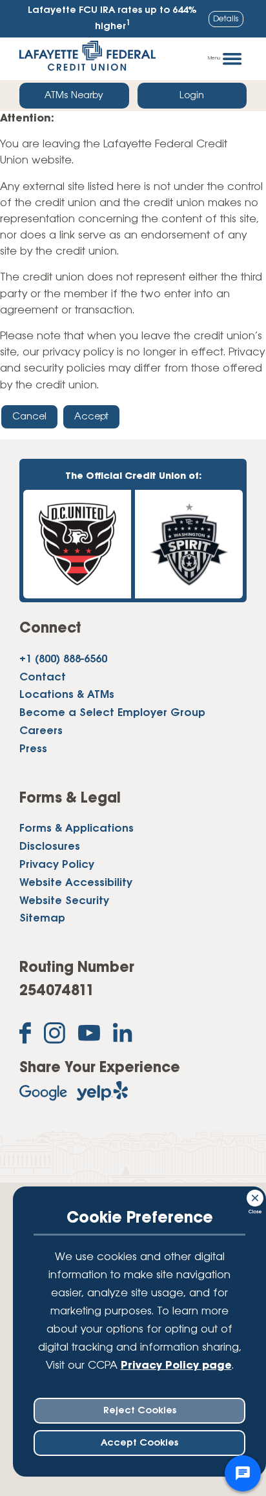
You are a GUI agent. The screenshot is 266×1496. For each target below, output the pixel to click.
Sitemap (42, 919)
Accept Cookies (139, 1443)
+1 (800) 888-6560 (63, 660)
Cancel (29, 417)
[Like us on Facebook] (25, 1035)
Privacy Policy (56, 865)
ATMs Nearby (74, 95)
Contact (42, 678)
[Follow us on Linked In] (122, 1035)
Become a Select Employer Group (112, 713)
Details (226, 19)
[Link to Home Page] (87, 58)
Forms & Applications (76, 829)
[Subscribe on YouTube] (89, 1036)
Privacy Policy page (176, 1366)
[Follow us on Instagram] (54, 1035)
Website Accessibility (75, 883)
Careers (41, 731)
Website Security (64, 901)
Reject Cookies (139, 1411)
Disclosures (49, 847)
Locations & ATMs (66, 695)
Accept (91, 417)
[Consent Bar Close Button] (255, 1196)
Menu (214, 58)
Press (33, 749)
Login (191, 95)
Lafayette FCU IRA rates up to (112, 18)
